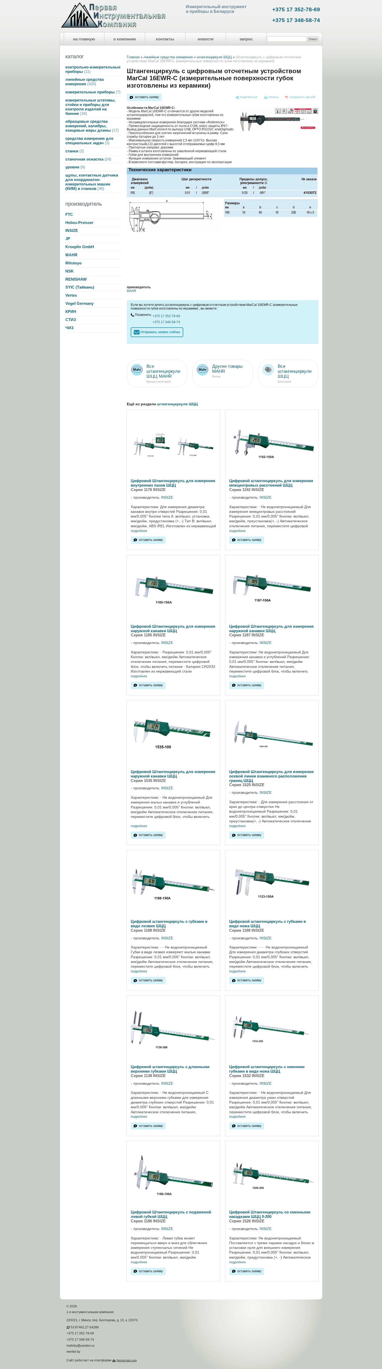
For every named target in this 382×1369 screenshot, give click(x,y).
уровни (74, 167)
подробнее (139, 531)
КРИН (70, 312)
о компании (124, 39)
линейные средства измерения (84, 81)
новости (205, 39)
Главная (133, 57)
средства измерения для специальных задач (89, 140)
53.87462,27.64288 (85, 1327)
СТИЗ (70, 320)
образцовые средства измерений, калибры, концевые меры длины (91, 125)
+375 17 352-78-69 (296, 9)
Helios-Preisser (79, 223)
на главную (84, 39)
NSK (69, 271)
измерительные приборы (92, 92)
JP (67, 239)
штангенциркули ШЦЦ (214, 57)
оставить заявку (147, 97)
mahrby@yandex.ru (80, 1345)
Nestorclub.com (127, 1360)
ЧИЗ (69, 328)
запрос (246, 39)
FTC (69, 214)
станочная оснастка (87, 159)
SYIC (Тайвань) (79, 287)
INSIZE (71, 230)
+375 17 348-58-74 (296, 20)
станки (74, 151)
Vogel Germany (79, 303)
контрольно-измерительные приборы (93, 69)
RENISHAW (76, 279)
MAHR (71, 255)
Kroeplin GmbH (79, 247)
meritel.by (73, 1352)
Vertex (71, 295)
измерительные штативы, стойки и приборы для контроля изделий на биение (90, 107)
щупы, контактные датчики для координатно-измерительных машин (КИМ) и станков (91, 182)
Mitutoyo (73, 263)
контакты (165, 39)
